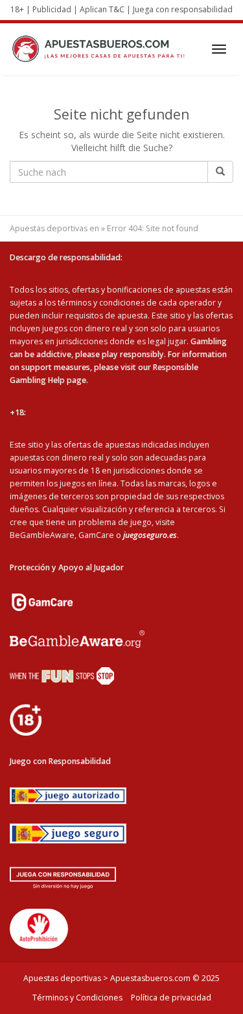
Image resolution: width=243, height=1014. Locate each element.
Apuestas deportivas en (54, 228)
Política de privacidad (171, 997)
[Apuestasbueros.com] (101, 49)
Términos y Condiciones (77, 997)
